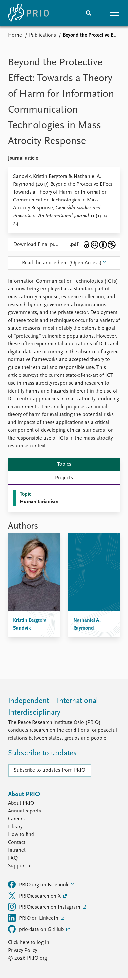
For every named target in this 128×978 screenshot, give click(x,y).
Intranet (17, 850)
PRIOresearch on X (40, 896)
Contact (16, 842)
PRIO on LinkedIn (39, 918)
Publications (42, 35)
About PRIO (21, 803)
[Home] (28, 13)
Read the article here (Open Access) (62, 263)
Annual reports (24, 811)
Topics (64, 464)
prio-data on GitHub (42, 929)
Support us (20, 866)
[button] (115, 13)
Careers (16, 819)
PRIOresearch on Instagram (50, 907)
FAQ (13, 858)
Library (15, 827)
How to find (21, 834)
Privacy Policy (22, 950)
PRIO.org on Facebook (44, 885)
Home (15, 35)
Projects (64, 477)
